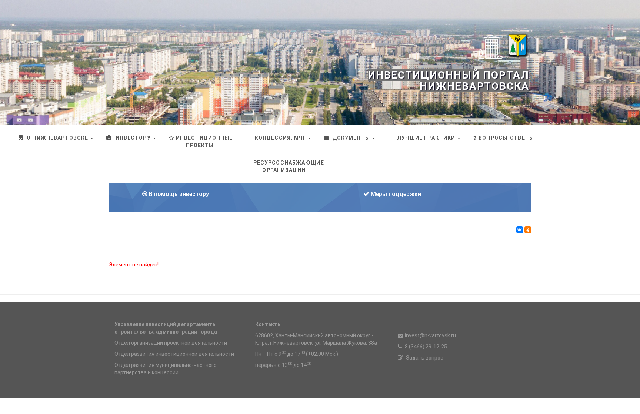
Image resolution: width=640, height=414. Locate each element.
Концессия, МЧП (280, 138)
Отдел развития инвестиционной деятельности (174, 354)
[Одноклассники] (527, 229)
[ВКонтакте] (519, 229)
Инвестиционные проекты (204, 141)
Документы (351, 138)
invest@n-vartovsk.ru (430, 335)
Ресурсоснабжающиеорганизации (288, 166)
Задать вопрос (424, 358)
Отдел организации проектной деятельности (170, 343)
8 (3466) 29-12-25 (425, 347)
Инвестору (133, 138)
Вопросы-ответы (506, 138)
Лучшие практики (426, 138)
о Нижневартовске (57, 138)
